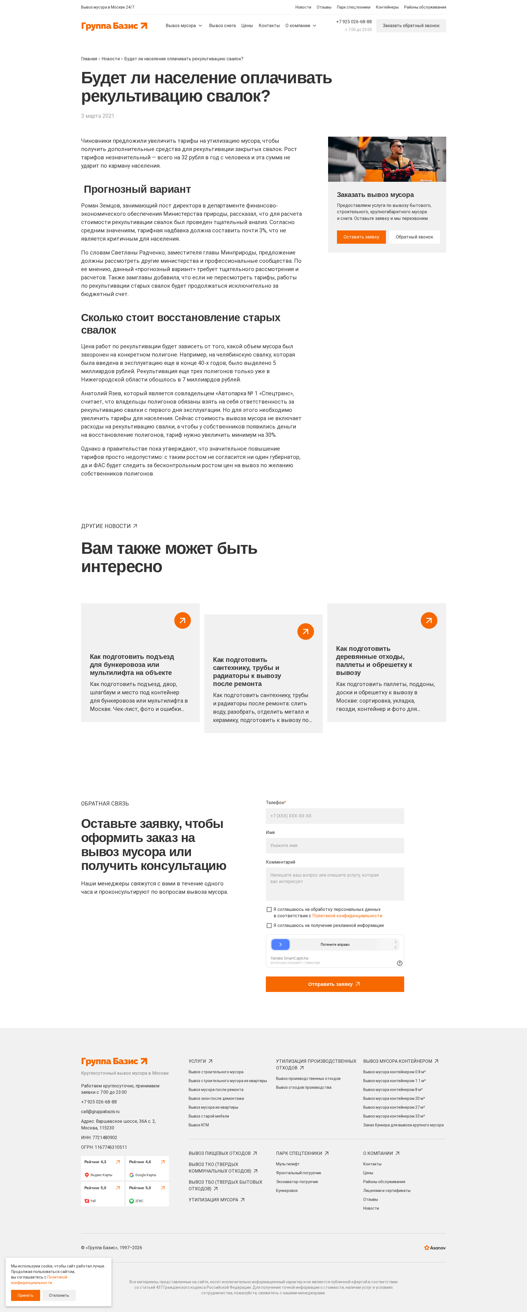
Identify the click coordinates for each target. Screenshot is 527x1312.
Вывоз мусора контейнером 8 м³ (393, 1089)
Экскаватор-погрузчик (297, 1181)
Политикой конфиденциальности (347, 915)
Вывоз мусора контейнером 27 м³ (394, 1107)
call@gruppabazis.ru (100, 1111)
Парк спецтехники (353, 7)
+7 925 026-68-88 (354, 21)
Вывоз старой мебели (209, 1116)
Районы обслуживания (425, 7)
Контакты (372, 1164)
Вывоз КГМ (199, 1125)
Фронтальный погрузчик (298, 1173)
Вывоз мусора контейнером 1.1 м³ (394, 1081)
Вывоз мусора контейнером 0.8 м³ (394, 1072)
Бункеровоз (287, 1190)
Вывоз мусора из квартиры (213, 1107)
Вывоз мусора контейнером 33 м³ (394, 1116)
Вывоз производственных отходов (308, 1078)
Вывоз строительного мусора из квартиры (228, 1081)
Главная (89, 58)
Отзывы (324, 7)
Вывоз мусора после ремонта (216, 1089)
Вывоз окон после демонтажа (216, 1098)
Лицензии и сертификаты (387, 1190)
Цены (368, 1173)
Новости (303, 7)
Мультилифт (288, 1164)
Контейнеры (387, 7)
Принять (25, 1295)
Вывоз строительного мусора (216, 1072)
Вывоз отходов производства (303, 1087)
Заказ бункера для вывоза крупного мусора (403, 1125)
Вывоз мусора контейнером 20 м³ (394, 1098)
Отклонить (59, 1295)
